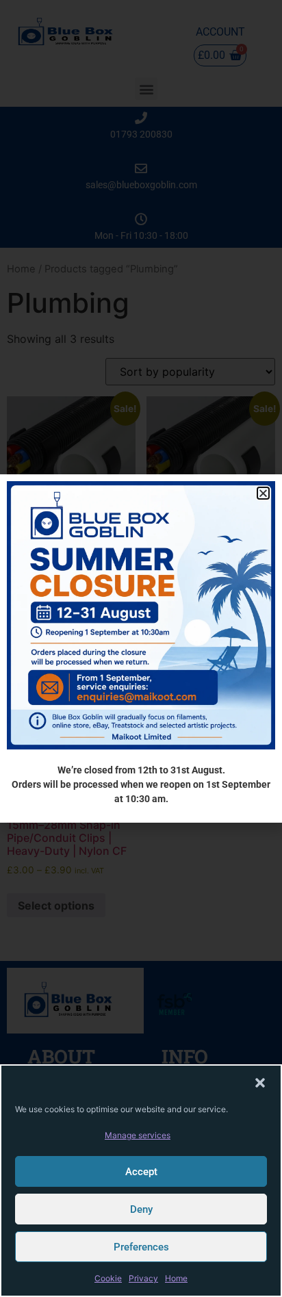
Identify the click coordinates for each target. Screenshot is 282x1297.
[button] (260, 1083)
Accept (141, 1172)
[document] (141, 648)
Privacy (143, 1278)
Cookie (108, 1278)
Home (176, 1278)
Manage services (137, 1135)
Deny (141, 1209)
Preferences (141, 1247)
